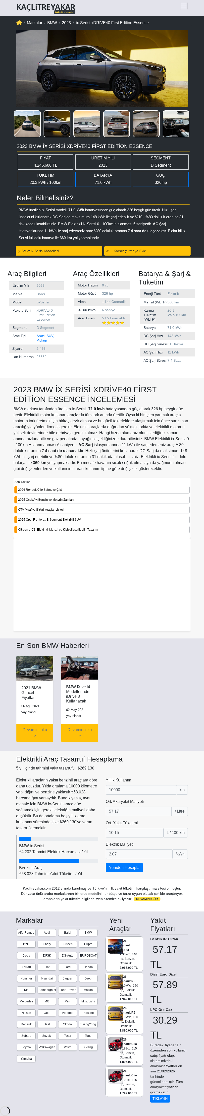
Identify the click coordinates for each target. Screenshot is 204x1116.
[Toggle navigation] (184, 6)
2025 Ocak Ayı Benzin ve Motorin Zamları (46, 499)
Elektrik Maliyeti (120, 844)
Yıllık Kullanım (118, 780)
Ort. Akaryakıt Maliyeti (125, 801)
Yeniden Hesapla (124, 867)
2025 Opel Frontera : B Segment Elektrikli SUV (49, 519)
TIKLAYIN (160, 1099)
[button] (27, 123)
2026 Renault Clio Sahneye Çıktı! (40, 489)
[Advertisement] (102, 585)
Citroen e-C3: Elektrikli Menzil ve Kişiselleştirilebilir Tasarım (58, 529)
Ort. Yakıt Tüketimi (122, 823)
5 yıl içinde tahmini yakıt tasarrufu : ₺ (55, 768)
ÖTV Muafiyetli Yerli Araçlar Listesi (41, 509)
